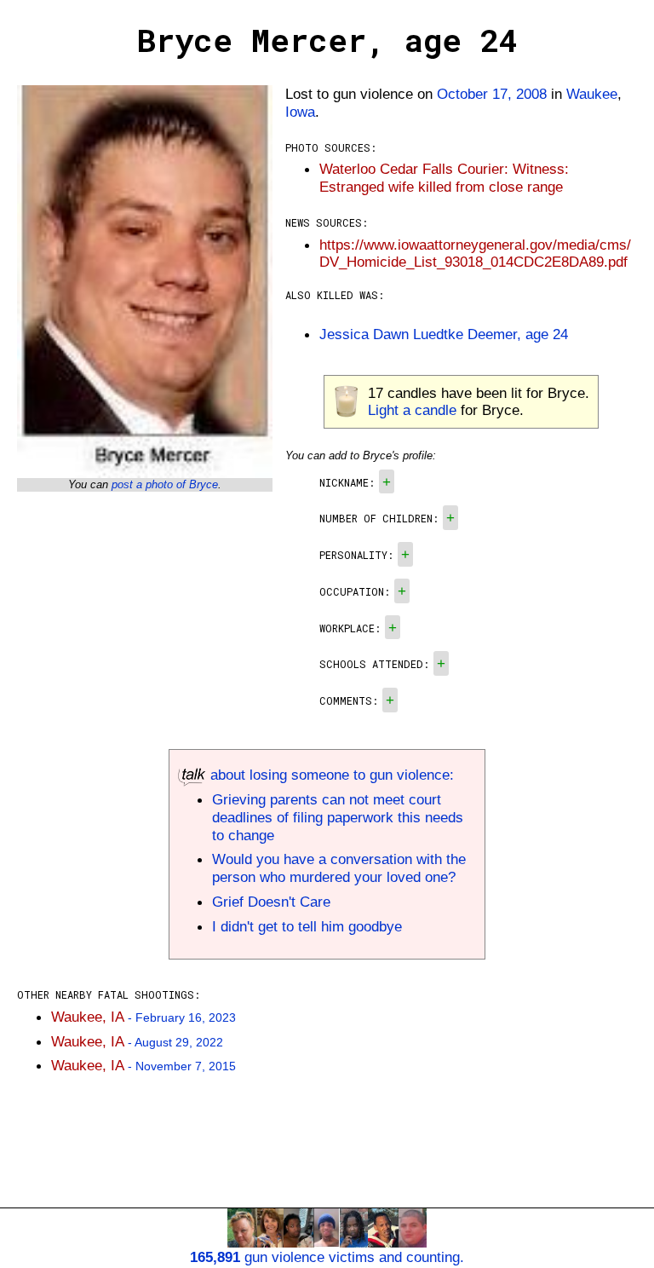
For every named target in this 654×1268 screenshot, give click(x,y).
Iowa (300, 111)
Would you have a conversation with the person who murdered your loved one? (339, 867)
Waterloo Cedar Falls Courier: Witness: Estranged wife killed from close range (444, 177)
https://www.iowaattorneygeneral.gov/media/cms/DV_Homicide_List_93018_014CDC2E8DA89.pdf (475, 253)
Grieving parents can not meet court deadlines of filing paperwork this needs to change (337, 817)
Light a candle (412, 409)
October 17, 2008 (492, 93)
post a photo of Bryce (165, 484)
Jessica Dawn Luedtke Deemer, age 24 (443, 334)
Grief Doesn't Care (271, 901)
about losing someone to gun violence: (330, 774)
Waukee (591, 93)
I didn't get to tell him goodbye (307, 926)
